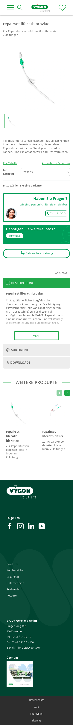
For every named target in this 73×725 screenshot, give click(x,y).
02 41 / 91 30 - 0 (21, 637)
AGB (36, 706)
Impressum (36, 713)
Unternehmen (15, 583)
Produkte (12, 564)
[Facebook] (12, 526)
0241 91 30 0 (58, 213)
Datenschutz (36, 700)
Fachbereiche (15, 570)
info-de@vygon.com (28, 647)
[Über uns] (37, 674)
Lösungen (13, 576)
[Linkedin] (33, 526)
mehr (36, 335)
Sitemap (37, 720)
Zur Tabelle (10, 163)
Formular (14, 235)
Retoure (12, 595)
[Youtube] (44, 526)
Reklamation (14, 589)
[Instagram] (22, 526)
